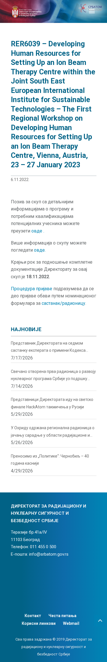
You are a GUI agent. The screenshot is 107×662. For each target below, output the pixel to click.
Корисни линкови (39, 623)
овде (37, 231)
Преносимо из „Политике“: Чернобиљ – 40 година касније (50, 460)
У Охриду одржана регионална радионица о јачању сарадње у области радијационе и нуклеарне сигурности (52, 432)
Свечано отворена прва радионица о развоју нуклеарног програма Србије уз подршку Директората (53, 376)
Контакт (33, 615)
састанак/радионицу (63, 303)
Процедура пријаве (31, 288)
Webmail (71, 623)
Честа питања (62, 615)
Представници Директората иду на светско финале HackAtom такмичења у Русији (52, 403)
